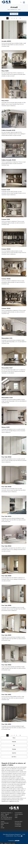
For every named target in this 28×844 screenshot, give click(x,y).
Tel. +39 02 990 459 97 (6, 817)
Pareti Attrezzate (4, 823)
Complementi (18, 824)
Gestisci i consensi (11, 843)
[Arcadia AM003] (14, 29)
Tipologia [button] (14, 749)
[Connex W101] (14, 297)
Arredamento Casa (13, 9)
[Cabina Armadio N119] (14, 119)
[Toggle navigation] (24, 2)
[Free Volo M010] (14, 534)
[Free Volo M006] (14, 594)
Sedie (16, 817)
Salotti (2, 824)
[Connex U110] (14, 178)
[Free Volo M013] (14, 505)
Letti (2, 826)
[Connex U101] (14, 208)
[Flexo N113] (14, 89)
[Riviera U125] (14, 416)
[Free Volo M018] (14, 475)
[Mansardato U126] (14, 386)
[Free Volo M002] (14, 653)
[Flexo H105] (14, 59)
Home (9, 9)
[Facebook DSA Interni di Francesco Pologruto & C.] (21, 836)
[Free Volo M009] (14, 564)
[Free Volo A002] (14, 683)
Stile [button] (14, 745)
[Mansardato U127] (14, 356)
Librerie (2, 821)
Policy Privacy (17, 836)
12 (20, 18)
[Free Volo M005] (14, 623)
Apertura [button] (14, 753)
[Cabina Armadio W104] (14, 148)
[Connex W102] (14, 267)
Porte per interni (18, 821)
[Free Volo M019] (14, 445)
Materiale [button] (14, 741)
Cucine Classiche (19, 814)
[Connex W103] (14, 237)
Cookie (5, 843)
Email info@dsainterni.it (6, 819)
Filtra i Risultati (14, 14)
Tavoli (16, 816)
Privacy (1, 843)
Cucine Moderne (18, 812)
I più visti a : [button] (14, 756)
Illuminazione (18, 823)
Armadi (19, 9)
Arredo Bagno (18, 826)
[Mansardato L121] (14, 326)
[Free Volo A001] (14, 712)
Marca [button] (14, 737)
